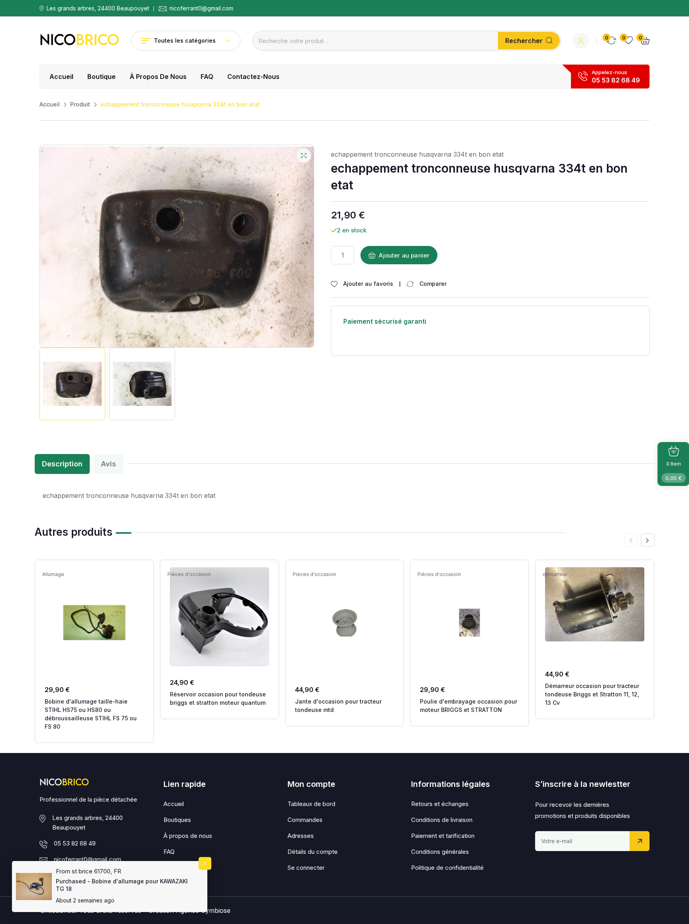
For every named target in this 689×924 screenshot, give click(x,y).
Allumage (53, 574)
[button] (647, 540)
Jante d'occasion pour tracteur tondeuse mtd (338, 705)
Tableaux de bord (311, 804)
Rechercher (524, 41)
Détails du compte (312, 851)
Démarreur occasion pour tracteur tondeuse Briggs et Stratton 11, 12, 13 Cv (592, 694)
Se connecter (306, 867)
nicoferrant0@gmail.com (201, 8)
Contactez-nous (253, 77)
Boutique (101, 77)
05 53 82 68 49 (616, 80)
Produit (80, 104)
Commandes (305, 820)
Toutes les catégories (185, 40)
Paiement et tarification (442, 835)
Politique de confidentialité (447, 867)
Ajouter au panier (404, 255)
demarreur (555, 574)
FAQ (207, 77)
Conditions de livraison (441, 820)
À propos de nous (158, 77)
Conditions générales (440, 851)
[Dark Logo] (79, 41)
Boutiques (177, 820)
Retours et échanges (440, 804)
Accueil (61, 77)
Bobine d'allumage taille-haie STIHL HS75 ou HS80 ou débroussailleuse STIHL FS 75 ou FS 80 (91, 714)
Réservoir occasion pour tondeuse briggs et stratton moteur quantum (218, 698)
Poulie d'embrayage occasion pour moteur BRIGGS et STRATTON (468, 705)
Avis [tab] (108, 464)
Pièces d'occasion (189, 574)
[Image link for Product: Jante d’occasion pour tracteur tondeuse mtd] (344, 622)
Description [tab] (62, 464)
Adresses (300, 835)
